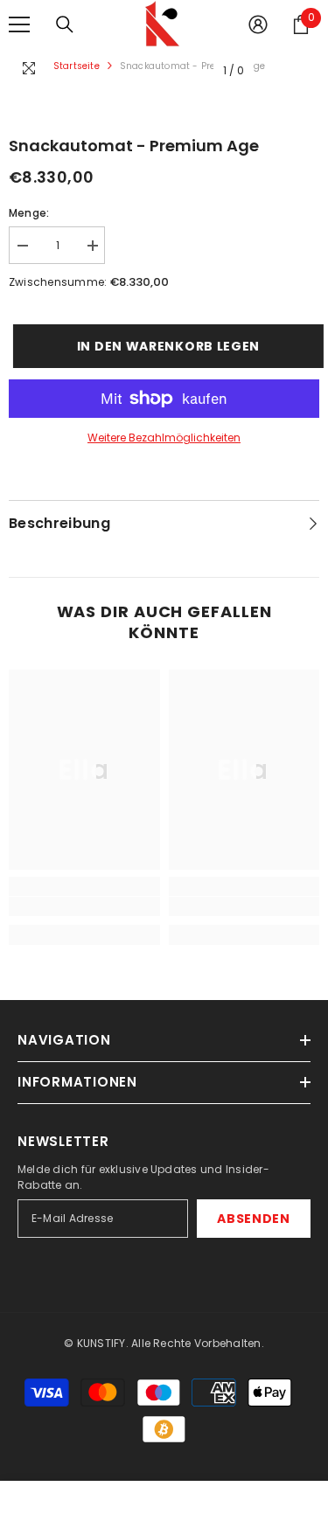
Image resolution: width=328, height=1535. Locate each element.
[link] (84, 906)
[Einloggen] (258, 24)
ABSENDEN (253, 1218)
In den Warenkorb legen (166, 346)
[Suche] (64, 24)
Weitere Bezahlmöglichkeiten (164, 437)
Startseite (76, 66)
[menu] (19, 24)
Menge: (29, 212)
